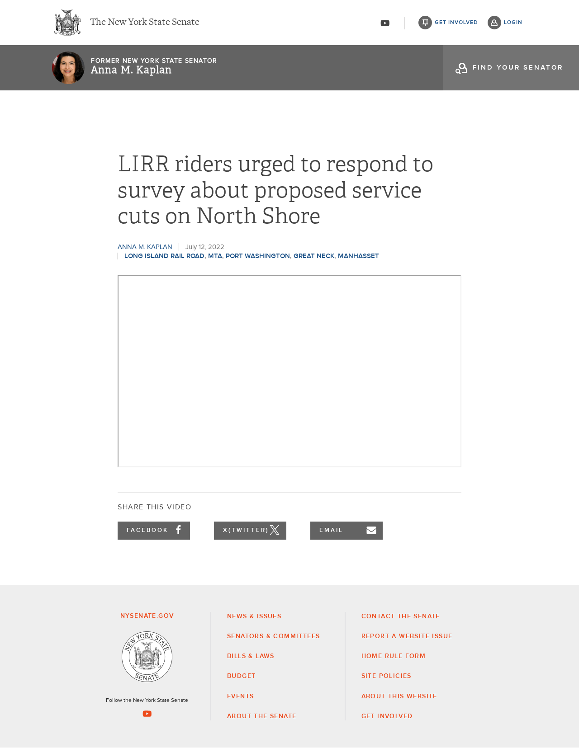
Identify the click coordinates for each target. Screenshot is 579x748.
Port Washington (258, 256)
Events (240, 696)
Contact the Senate (400, 616)
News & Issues (254, 616)
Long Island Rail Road (164, 256)
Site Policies (386, 676)
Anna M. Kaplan (131, 70)
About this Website (399, 696)
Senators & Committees (273, 636)
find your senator (518, 67)
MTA (215, 256)
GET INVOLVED (387, 716)
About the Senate (261, 716)
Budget (241, 676)
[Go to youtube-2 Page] (147, 713)
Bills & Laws (251, 656)
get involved (456, 22)
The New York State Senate (144, 22)
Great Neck (314, 256)
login (513, 22)
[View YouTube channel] (385, 23)
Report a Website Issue (407, 636)
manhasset (358, 256)
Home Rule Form (393, 656)
